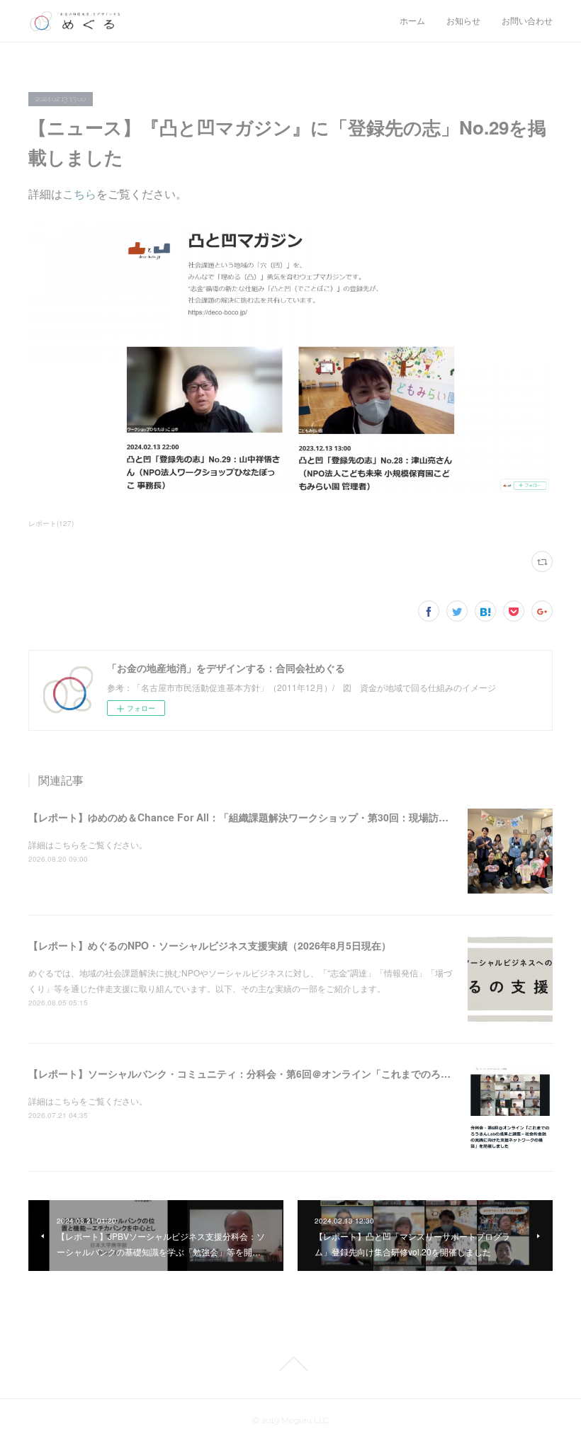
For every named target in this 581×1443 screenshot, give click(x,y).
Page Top (290, 1363)
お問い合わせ (527, 21)
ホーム (412, 21)
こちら (79, 194)
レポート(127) (51, 523)
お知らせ (463, 21)
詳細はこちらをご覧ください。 (87, 844)
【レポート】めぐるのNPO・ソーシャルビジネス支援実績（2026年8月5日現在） (209, 945)
